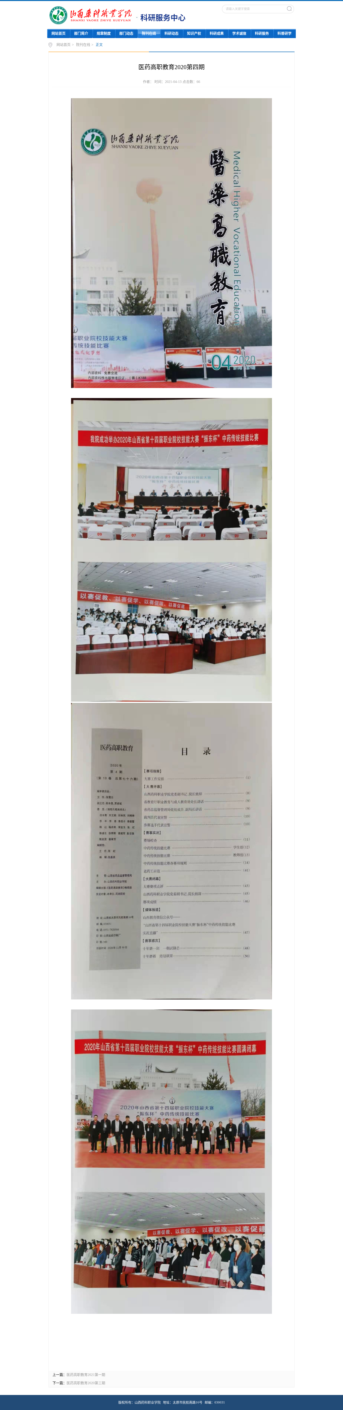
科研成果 (217, 33)
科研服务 (262, 33)
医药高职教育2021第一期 (86, 1375)
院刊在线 (149, 33)
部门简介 (81, 33)
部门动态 (126, 33)
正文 (99, 45)
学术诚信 (239, 33)
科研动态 (171, 33)
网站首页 (58, 33)
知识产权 (194, 33)
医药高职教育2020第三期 (86, 1383)
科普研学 (284, 33)
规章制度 (104, 33)
